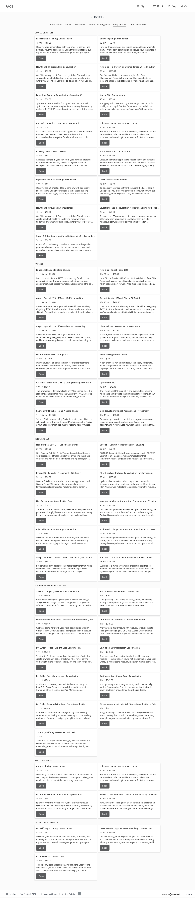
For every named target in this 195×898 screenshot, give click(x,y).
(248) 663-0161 (30, 894)
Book (160, 6)
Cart (187, 6)
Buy (174, 6)
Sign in (145, 6)
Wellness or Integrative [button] (99, 24)
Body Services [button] (119, 24)
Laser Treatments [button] (137, 24)
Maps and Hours (50, 894)
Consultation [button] (56, 24)
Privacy (189, 894)
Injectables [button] (80, 24)
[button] (66, 49)
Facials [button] (68, 24)
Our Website (70, 894)
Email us (13, 894)
